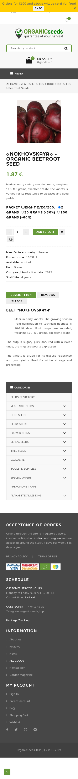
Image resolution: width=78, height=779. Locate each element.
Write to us (37, 606)
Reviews (48, 295)
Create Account (20, 701)
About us (15, 639)
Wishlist (15, 722)
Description (21, 295)
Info (38, 8)
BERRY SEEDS (19, 424)
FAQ (12, 708)
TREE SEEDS (18, 451)
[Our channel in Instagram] (26, 729)
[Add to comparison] (11, 239)
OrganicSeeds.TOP (29, 750)
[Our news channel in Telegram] (35, 729)
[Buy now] (62, 232)
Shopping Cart (19, 715)
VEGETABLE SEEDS (22, 406)
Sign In (14, 694)
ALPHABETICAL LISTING (26, 495)
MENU (18, 73)
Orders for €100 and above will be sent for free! (39, 3)
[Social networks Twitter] (17, 729)
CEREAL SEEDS (20, 442)
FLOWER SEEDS (20, 433)
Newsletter (17, 668)
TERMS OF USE (47, 556)
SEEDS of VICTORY (23, 397)
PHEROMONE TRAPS (23, 486)
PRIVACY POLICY (16, 556)
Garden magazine (21, 675)
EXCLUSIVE (18, 459)
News (13, 653)
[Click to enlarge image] (39, 121)
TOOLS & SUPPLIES (23, 468)
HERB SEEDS (18, 415)
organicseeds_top (32, 611)
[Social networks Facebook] (8, 729)
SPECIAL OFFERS (21, 477)
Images (16, 301)
